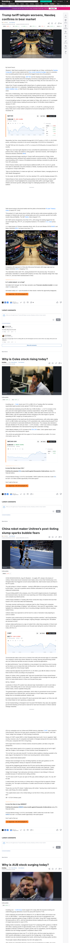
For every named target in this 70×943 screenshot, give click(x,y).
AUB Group (18, 910)
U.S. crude (49, 221)
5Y (20, 123)
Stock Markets (25, 5)
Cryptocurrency (45, 5)
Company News (59, 5)
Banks (27, 217)
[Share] (48, 23)
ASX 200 (34, 429)
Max (22, 123)
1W (10, 123)
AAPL (17, 269)
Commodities (18, 5)
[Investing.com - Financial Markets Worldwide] (7, 1)
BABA (53, 226)
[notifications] (64, 1)
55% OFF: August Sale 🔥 (46, 1)
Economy (39, 5)
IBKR (24, 153)
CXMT (46, 730)
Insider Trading (52, 5)
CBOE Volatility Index (12, 89)
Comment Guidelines (6, 323)
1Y (17, 123)
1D (8, 123)
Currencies (13, 5)
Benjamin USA (8, 326)
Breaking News (6, 5)
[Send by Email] (28, 302)
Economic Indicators (32, 5)
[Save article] (52, 23)
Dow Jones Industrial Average (37, 72)
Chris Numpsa (8, 335)
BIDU (16, 228)
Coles (17, 404)
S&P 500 (28, 77)
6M (15, 123)
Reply (5, 331)
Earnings (64, 5)
